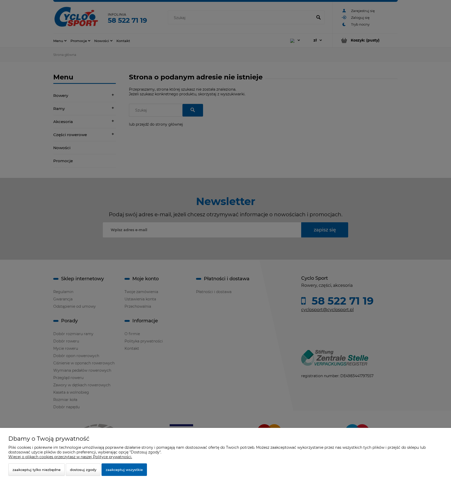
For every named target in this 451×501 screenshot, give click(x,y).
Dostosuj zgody (83, 470)
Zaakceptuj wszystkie (124, 470)
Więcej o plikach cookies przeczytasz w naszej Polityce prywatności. (70, 457)
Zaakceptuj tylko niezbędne (37, 470)
